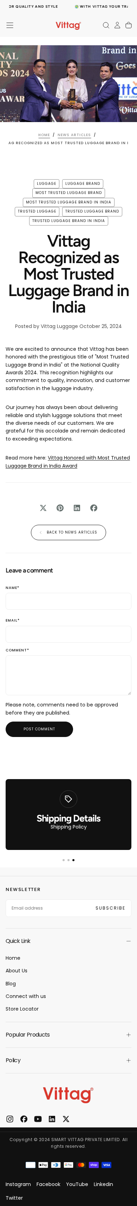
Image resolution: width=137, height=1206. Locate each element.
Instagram (18, 1184)
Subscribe (110, 908)
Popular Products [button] (28, 1035)
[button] (10, 25)
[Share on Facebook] (93, 508)
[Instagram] (10, 1119)
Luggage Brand (82, 183)
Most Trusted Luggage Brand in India (68, 202)
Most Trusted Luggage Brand (68, 192)
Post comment (39, 729)
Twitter (14, 1197)
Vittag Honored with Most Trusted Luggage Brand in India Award (68, 461)
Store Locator (22, 1008)
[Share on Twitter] (43, 508)
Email (13, 620)
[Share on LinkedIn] (76, 508)
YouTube (77, 1184)
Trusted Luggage (37, 211)
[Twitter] (66, 1119)
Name (12, 588)
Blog (11, 983)
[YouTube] (38, 1119)
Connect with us (26, 996)
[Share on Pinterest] (60, 508)
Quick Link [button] (18, 941)
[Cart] (128, 25)
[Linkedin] (52, 1119)
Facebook (48, 1184)
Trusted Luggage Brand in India (68, 220)
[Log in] (117, 25)
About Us (16, 970)
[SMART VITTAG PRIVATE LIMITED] (68, 1094)
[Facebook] (24, 1119)
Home (13, 958)
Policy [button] (13, 1060)
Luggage (46, 183)
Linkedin (103, 1184)
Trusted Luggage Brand (92, 211)
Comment (17, 650)
